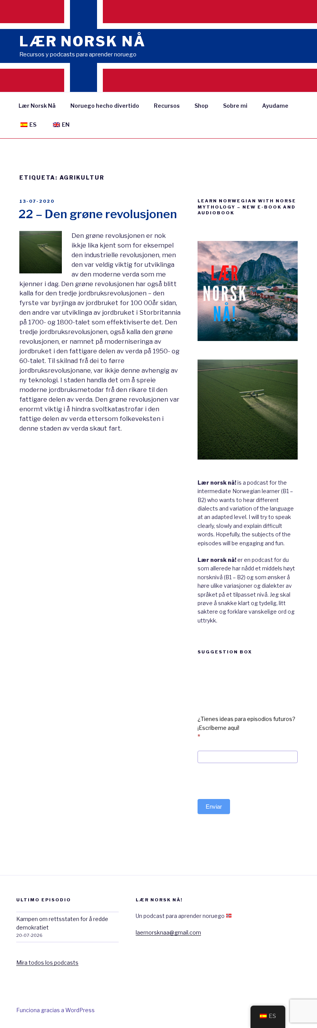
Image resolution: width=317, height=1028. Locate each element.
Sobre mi (235, 105)
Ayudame (275, 105)
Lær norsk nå (82, 41)
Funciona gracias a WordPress (55, 1010)
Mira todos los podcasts (47, 962)
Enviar (214, 806)
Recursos (167, 105)
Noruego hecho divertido (104, 105)
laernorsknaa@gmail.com (168, 932)
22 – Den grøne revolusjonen (98, 214)
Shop (201, 105)
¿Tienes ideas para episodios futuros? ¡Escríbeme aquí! (246, 728)
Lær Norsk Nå (37, 105)
